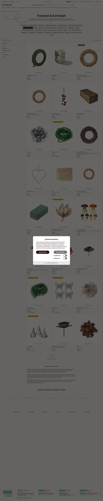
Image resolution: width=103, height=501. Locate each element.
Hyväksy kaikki (42, 252)
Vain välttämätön (60, 252)
